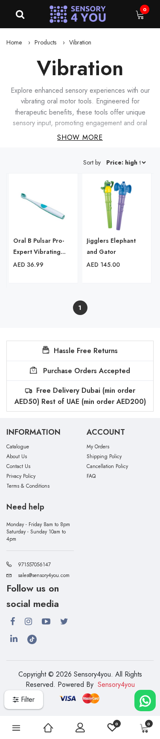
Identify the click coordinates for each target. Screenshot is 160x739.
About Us (16, 456)
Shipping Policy (104, 456)
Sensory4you (116, 684)
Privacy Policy (20, 476)
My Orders (98, 446)
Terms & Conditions (27, 486)
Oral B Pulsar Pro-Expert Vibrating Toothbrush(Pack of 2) (41, 246)
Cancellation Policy (107, 466)
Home (14, 42)
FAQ (91, 476)
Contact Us (18, 466)
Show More (80, 137)
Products (45, 42)
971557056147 (34, 564)
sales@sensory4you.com (44, 575)
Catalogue (17, 446)
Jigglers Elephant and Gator (111, 246)
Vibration (80, 42)
